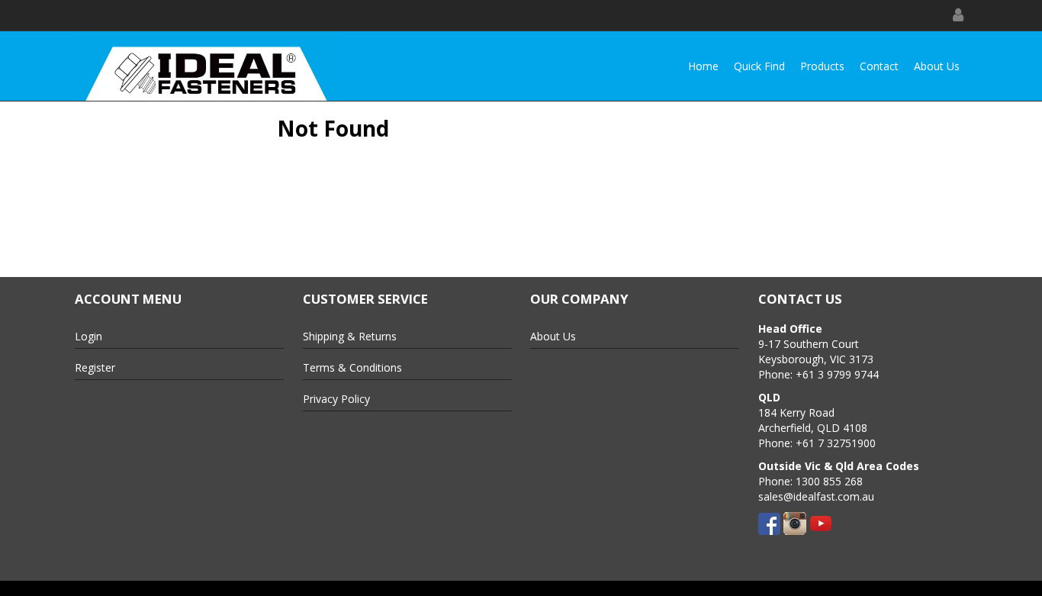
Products (822, 66)
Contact (879, 66)
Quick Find (759, 66)
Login (88, 336)
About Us (937, 66)
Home (703, 66)
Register (95, 367)
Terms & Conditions (352, 367)
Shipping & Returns (350, 336)
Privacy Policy (336, 398)
